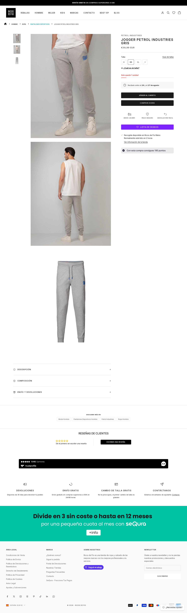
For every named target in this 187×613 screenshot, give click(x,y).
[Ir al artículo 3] (16, 60)
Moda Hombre (64, 419)
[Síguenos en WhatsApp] (53, 596)
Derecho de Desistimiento (17, 571)
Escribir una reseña (116, 442)
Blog (116, 13)
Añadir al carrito (147, 95)
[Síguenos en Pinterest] (34, 596)
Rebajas (25, 13)
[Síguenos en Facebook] (7, 596)
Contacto (89, 13)
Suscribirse (162, 576)
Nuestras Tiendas (53, 568)
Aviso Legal (11, 583)
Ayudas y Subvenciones (16, 587)
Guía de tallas (168, 57)
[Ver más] (93, 523)
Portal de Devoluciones (56, 563)
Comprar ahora (147, 103)
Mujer (51, 13)
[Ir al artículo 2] (16, 49)
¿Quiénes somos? (53, 555)
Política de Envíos (13, 559)
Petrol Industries (131, 35)
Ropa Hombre (123, 419)
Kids (62, 13)
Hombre (39, 13)
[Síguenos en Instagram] (20, 596)
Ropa (24, 24)
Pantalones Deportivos (39, 24)
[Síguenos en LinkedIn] (47, 596)
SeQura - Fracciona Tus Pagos (59, 580)
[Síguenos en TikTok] (40, 596)
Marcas (74, 13)
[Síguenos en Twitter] (14, 596)
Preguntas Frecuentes (55, 572)
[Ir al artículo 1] (16, 38)
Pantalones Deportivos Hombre (85, 419)
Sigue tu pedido (53, 559)
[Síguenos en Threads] (27, 596)
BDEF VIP (104, 13)
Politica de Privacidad (15, 575)
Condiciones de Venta (15, 555)
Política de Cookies (14, 579)
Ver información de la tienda (136, 142)
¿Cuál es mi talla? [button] (131, 68)
